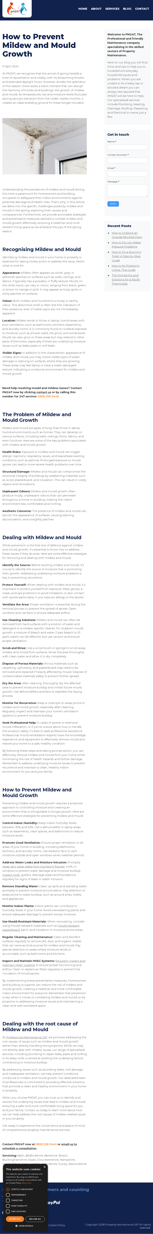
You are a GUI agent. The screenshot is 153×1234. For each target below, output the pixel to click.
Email (111, 168)
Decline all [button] (35, 1219)
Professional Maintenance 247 (26, 1037)
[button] (25, 1226)
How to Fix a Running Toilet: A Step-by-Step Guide (126, 256)
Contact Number (118, 154)
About (96, 8)
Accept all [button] (15, 1219)
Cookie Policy (56, 1225)
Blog (127, 8)
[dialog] (25, 1197)
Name (111, 141)
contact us (43, 392)
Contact (142, 8)
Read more (27, 1183)
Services (112, 8)
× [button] (44, 1167)
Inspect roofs (11, 875)
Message (113, 181)
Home (82, 8)
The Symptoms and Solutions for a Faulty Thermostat (126, 279)
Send (113, 204)
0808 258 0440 (48, 396)
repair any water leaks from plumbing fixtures (33, 866)
